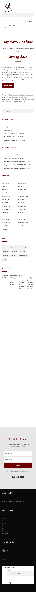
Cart (9, 583)
